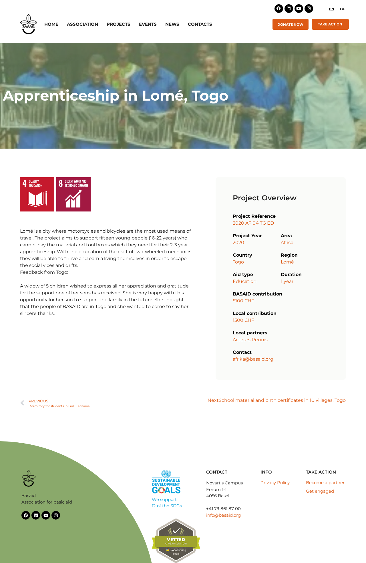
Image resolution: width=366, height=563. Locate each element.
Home (51, 24)
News (172, 24)
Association (82, 24)
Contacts (200, 24)
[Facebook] (278, 8)
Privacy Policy (275, 482)
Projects (118, 24)
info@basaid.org (223, 515)
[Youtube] (299, 8)
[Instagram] (309, 8)
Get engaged (320, 491)
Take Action (330, 24)
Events (148, 24)
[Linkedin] (289, 8)
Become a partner (325, 482)
